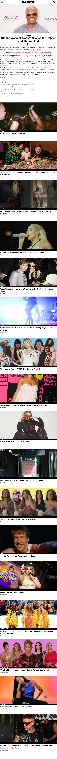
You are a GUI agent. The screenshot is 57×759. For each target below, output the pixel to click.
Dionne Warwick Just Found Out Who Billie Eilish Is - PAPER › (15, 87)
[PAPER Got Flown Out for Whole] (28, 116)
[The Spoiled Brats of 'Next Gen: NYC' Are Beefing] (28, 502)
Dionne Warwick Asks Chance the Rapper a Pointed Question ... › (13, 96)
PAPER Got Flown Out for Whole (13, 134)
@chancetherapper (28, 55)
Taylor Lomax (4, 177)
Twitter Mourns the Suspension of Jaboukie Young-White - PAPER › (17, 86)
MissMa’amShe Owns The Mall (12, 592)
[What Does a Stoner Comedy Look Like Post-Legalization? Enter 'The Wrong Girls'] (28, 155)
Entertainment (4, 169)
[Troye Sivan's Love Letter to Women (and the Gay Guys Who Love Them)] (28, 272)
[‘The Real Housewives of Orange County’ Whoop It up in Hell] (28, 653)
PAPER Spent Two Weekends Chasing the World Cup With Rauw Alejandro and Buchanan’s (26, 747)
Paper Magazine (5, 750)
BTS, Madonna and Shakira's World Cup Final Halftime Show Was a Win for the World (27, 632)
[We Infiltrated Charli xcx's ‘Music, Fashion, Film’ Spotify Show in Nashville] (28, 311)
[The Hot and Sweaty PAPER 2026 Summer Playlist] (28, 352)
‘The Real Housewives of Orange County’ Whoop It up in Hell (24, 670)
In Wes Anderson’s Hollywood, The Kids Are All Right (21, 480)
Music (2, 131)
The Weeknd (19, 49)
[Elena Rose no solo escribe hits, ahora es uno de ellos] (28, 235)
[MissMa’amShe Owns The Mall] (28, 575)
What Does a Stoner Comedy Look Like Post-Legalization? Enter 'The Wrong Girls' (28, 173)
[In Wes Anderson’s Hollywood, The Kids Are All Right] (28, 463)
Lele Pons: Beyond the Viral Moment (14, 442)
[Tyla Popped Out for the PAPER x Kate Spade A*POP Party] (28, 388)
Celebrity (3, 743)
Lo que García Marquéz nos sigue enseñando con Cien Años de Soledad (25, 212)
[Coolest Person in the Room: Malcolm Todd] (28, 539)
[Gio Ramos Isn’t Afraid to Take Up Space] (28, 690)
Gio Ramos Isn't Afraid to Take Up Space (16, 707)
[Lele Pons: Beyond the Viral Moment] (28, 425)
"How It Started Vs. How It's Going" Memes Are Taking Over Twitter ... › (17, 84)
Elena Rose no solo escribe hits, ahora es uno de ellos (22, 253)
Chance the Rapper (8, 49)
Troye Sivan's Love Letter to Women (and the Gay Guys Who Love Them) (26, 290)
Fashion (3, 402)
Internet (28, 35)
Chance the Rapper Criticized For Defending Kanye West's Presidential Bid (31, 52)
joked (35, 56)
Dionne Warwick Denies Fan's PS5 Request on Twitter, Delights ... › (13, 93)
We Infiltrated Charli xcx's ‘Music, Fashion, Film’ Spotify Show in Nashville (26, 329)
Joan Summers (5, 521)
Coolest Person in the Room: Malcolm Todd (17, 556)
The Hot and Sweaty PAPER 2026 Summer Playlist (20, 369)
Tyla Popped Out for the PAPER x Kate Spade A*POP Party (23, 405)
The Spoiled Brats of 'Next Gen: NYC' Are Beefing (20, 519)
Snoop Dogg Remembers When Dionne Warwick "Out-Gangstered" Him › (18, 89)
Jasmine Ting (24, 43)
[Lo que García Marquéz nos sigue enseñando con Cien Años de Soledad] (28, 194)
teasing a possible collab (18, 63)
